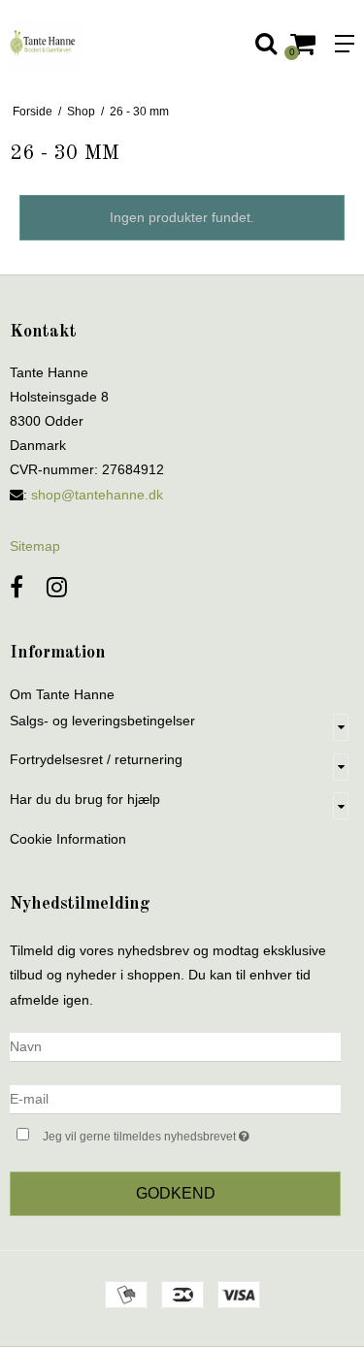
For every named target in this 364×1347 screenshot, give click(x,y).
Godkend (175, 1193)
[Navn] (175, 1045)
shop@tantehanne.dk (97, 494)
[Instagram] (57, 587)
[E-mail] (175, 1098)
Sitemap (35, 546)
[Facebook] (16, 587)
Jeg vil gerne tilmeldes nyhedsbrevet (168, 1132)
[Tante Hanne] (91, 43)
